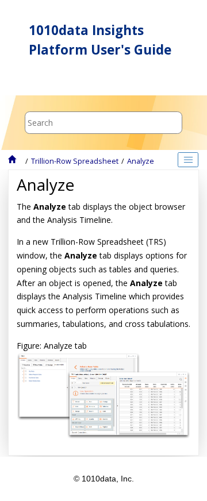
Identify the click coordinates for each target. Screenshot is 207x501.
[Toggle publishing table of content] (188, 159)
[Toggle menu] (27, 79)
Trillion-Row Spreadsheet (74, 161)
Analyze (140, 161)
